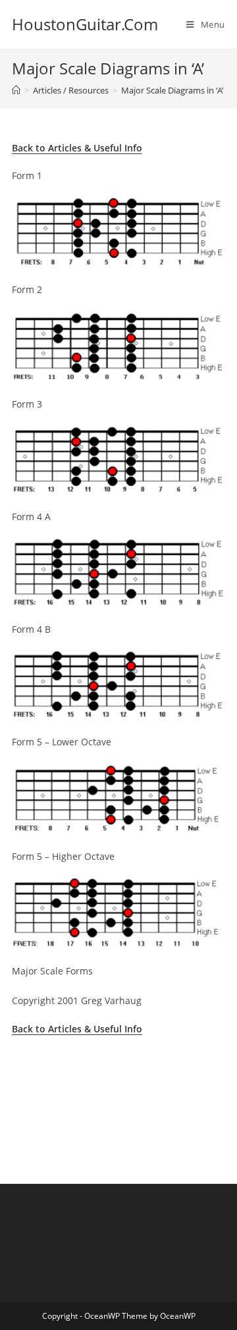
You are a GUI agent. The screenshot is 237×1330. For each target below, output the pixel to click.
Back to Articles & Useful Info (77, 148)
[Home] (16, 90)
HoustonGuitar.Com (85, 24)
